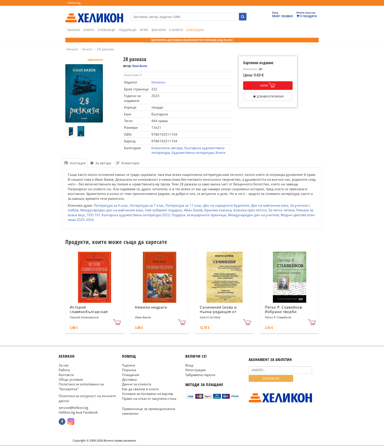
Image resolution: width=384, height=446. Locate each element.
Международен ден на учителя (253, 214)
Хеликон (158, 82)
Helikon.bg (74, 3)
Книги (89, 30)
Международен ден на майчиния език (111, 210)
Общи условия (71, 379)
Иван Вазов (139, 66)
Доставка (129, 379)
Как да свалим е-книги (140, 389)
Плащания (130, 374)
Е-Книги (176, 30)
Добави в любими (270, 96)
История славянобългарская (89, 309)
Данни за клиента (136, 384)
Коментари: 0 (133, 75)
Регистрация (195, 370)
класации (195, 30)
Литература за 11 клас (183, 205)
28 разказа (105, 49)
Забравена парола (200, 374)
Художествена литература (193, 152)
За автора (102, 163)
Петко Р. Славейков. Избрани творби (284, 309)
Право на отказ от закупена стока (149, 398)
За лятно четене (281, 210)
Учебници (106, 30)
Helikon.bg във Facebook (78, 412)
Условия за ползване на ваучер (147, 393)
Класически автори (167, 148)
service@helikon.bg (73, 407)
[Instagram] (71, 421)
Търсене (128, 365)
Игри (144, 30)
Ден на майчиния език (269, 205)
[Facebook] (62, 421)
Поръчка (129, 370)
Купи (264, 85)
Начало (73, 30)
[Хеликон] (94, 13)
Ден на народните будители (226, 205)
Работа (64, 370)
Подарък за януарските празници (199, 214)
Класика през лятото (249, 210)
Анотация (77, 163)
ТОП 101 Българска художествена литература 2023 (128, 214)
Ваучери (159, 30)
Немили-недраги (151, 307)
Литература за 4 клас (111, 205)
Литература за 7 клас (147, 205)
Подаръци (127, 30)
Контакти (66, 374)
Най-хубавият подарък (163, 210)
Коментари (129, 163)
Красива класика (218, 210)
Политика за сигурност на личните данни (87, 398)
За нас (64, 365)
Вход (189, 365)
